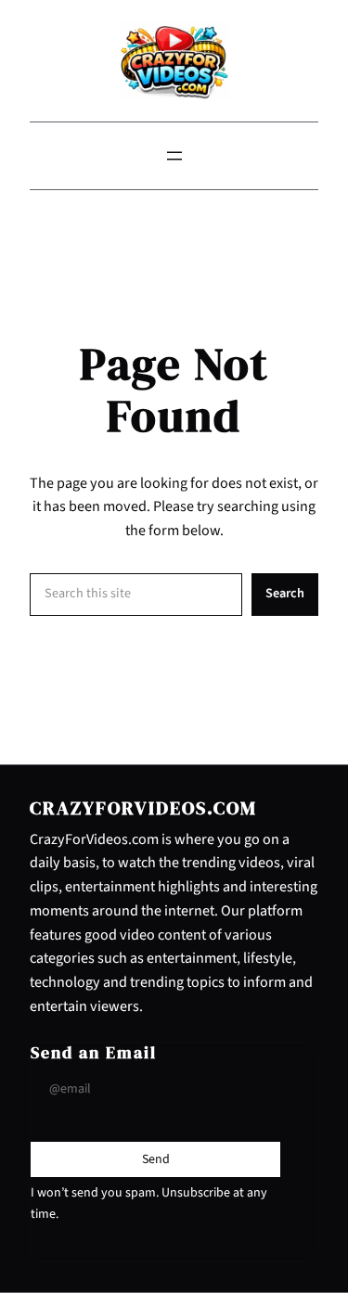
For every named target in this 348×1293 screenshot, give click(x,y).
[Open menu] (174, 156)
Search (284, 593)
